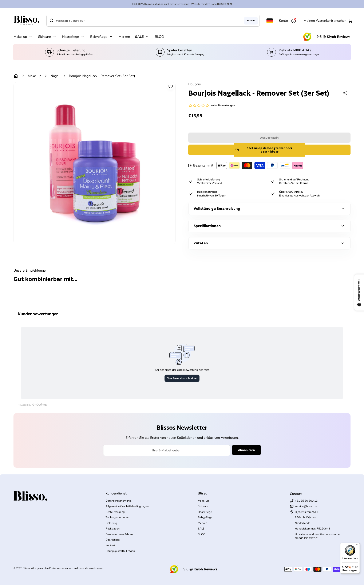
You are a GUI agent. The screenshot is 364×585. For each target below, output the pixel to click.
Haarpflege (70, 36)
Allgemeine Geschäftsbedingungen (127, 506)
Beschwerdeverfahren (119, 534)
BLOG (159, 36)
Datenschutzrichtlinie (118, 501)
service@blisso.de (306, 506)
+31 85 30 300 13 (306, 501)
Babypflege (98, 36)
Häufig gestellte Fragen (120, 551)
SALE (139, 36)
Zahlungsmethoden (117, 517)
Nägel (55, 76)
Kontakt (110, 545)
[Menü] (357, 545)
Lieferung (111, 523)
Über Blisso (113, 540)
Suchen (250, 20)
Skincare (44, 36)
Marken (124, 36)
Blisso (26, 568)
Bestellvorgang (115, 512)
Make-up (20, 36)
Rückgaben (112, 529)
